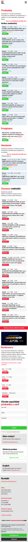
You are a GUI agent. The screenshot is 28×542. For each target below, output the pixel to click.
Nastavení (3, 531)
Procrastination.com (14, 470)
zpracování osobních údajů (13, 431)
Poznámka (3, 418)
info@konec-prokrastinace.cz (10, 442)
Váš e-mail (3, 407)
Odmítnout (14, 539)
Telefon (3, 412)
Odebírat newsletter (6, 515)
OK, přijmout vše (14, 535)
